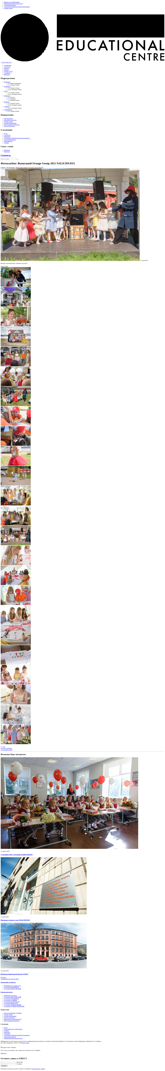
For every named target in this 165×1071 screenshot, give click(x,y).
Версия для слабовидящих (12, 2)
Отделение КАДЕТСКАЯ (11, 1001)
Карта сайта (25, 1043)
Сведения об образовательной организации (17, 6)
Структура (7, 67)
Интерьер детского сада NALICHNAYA (15, 920)
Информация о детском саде (12, 985)
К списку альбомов (6, 748)
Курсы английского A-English (12, 1013)
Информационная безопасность (13, 3)
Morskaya (7, 102)
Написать (3, 1053)
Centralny (6, 106)
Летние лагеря (8, 71)
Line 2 (6, 91)
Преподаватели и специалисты (13, 1029)
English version (8, 8)
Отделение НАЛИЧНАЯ (11, 987)
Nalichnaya (7, 82)
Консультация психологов (11, 124)
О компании (7, 65)
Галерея (6, 70)
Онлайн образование (10, 123)
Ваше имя (20, 1062)
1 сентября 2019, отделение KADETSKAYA (17, 855)
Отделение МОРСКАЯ (11, 1003)
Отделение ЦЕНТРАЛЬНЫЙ (12, 1005)
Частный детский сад (10, 120)
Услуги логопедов (9, 126)
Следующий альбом (6, 750)
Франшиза (7, 136)
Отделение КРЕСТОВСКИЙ (12, 989)
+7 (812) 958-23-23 (6, 62)
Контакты (7, 74)
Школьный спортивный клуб (12, 1019)
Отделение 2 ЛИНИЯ (10, 1000)
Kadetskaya (7, 86)
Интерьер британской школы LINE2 (14, 974)
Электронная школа (10, 5)
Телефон (19, 1064)
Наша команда (8, 141)
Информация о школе (10, 995)
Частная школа (8, 118)
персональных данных (38, 1069)
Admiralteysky (8, 109)
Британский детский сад (8, 982)
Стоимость (7, 73)
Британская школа (7, 992)
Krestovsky (7, 96)
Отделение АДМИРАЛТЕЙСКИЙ (14, 1006)
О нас (5, 133)
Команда (6, 68)
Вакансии (7, 151)
